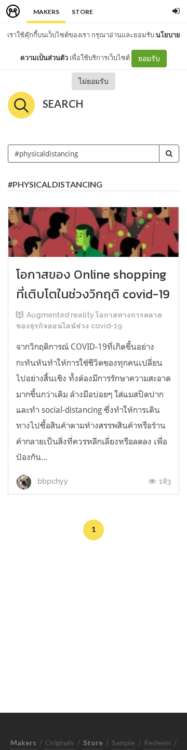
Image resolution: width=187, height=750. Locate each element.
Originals (59, 742)
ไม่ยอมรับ (93, 81)
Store (82, 12)
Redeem (157, 742)
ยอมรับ (149, 58)
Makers (46, 12)
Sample (123, 742)
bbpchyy (52, 481)
